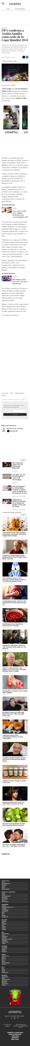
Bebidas (3, 978)
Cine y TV (4, 886)
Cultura (4, 964)
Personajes (4, 980)
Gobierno (4, 921)
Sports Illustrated (8, 892)
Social (3, 935)
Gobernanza (5, 936)
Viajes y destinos (6, 979)
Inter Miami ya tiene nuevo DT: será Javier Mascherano (19, 281)
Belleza (3, 961)
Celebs (3, 971)
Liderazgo (4, 948)
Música (3, 887)
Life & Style (5, 881)
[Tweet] (23, 57)
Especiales (4, 951)
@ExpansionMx (14, 431)
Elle (3, 967)
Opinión (3, 928)
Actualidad (4, 947)
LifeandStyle (5, 916)
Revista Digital (5, 901)
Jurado (3, 985)
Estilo (8, 9)
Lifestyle (4, 900)
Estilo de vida (5, 972)
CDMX (3, 925)
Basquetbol (5, 897)
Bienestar (4, 982)
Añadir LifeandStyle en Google (10, 61)
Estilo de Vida (5, 983)
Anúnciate (15, 1037)
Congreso (4, 923)
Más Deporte (5, 898)
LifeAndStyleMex (19, 1018)
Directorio (15, 1039)
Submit (15, 414)
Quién (4, 954)
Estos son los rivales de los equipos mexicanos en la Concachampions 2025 (20, 214)
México (3, 922)
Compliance (15, 1036)
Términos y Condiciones (15, 1032)
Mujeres (4, 915)
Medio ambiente (5, 933)
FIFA (11, 393)
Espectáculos (5, 955)
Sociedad (4, 929)
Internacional (5, 910)
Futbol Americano (6, 896)
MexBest (4, 975)
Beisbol (3, 894)
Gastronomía (5, 976)
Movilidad (4, 937)
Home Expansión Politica (8, 907)
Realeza (3, 957)
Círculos (4, 958)
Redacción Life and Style (15, 428)
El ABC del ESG (5, 941)
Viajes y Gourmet (6, 889)
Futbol (4, 395)
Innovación (4, 940)
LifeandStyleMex (11, 1018)
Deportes (4, 28)
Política (4, 920)
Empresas (4, 905)
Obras (3, 912)
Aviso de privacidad (15, 1034)
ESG (2, 914)
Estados (4, 926)
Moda (3, 960)
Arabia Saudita (19, 393)
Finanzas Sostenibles (7, 939)
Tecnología (4, 911)
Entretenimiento (20, 9)
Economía (4, 908)
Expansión (5, 904)
